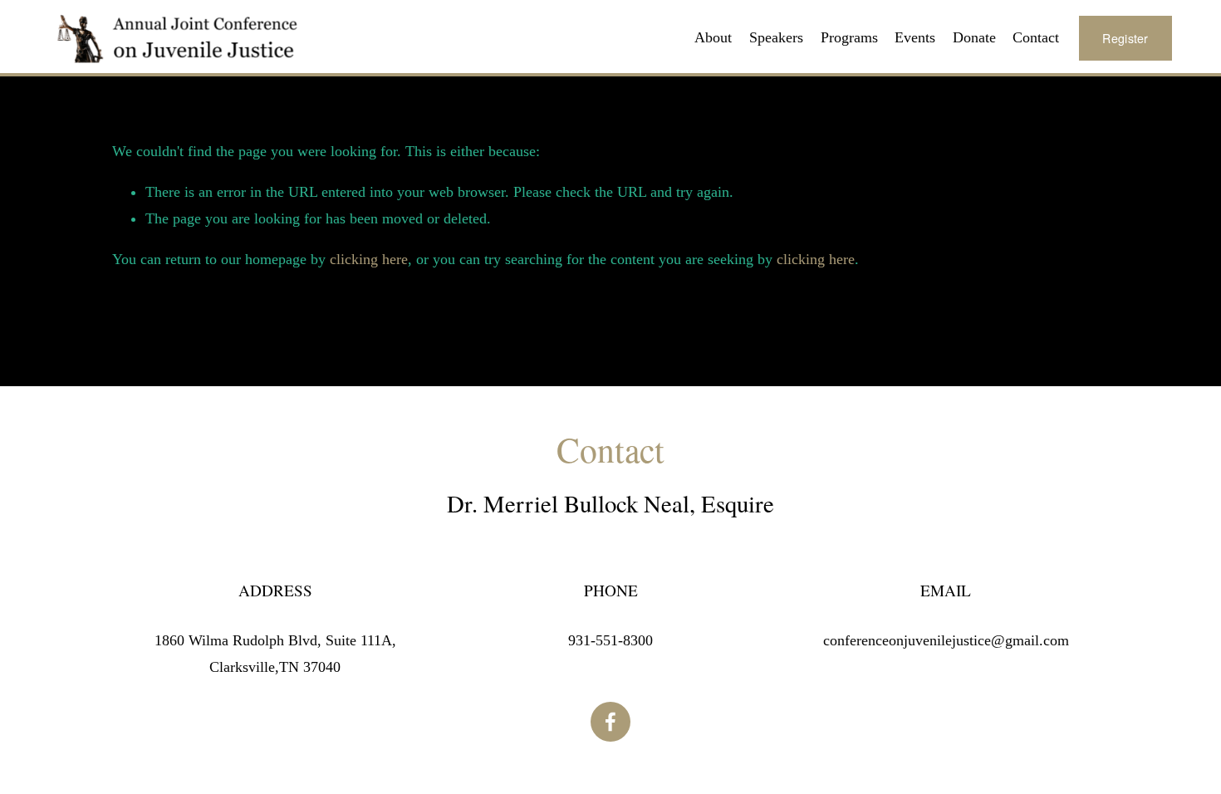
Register (1125, 38)
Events (915, 37)
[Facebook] (610, 722)
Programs (849, 37)
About (713, 37)
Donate (974, 37)
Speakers (776, 37)
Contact (1036, 37)
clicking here (369, 259)
